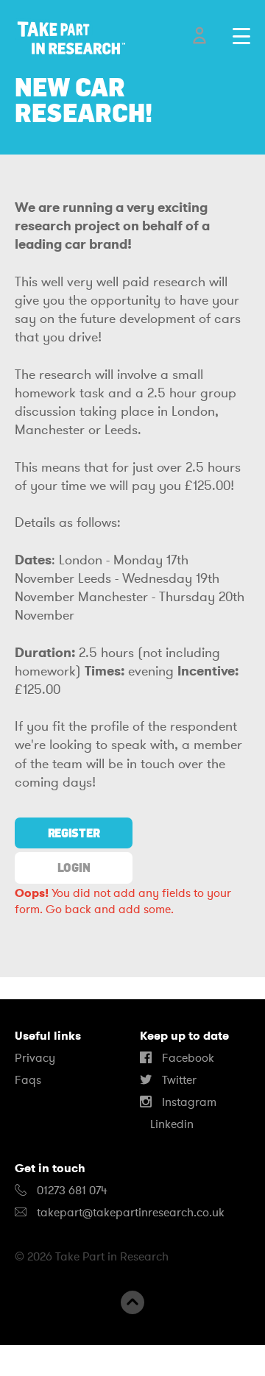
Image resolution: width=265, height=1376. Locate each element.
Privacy (35, 1058)
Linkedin (170, 1124)
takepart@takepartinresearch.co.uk (131, 1213)
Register (73, 833)
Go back (68, 909)
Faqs (28, 1080)
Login (73, 867)
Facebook (186, 1058)
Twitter (178, 1080)
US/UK (58, 1360)
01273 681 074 (70, 1190)
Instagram (187, 1102)
